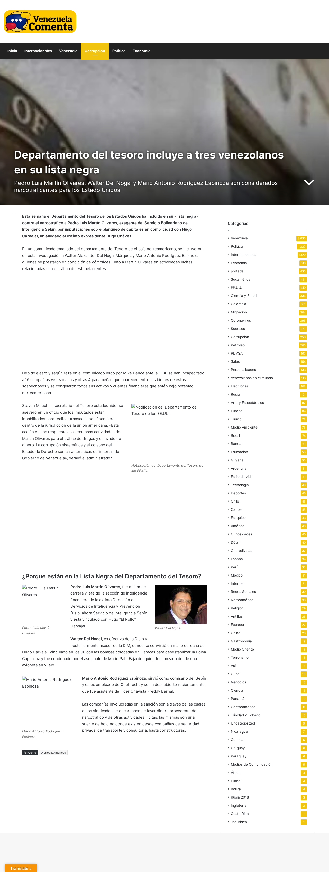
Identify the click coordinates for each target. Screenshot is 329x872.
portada (237, 271)
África (236, 773)
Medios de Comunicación (251, 764)
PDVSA (237, 353)
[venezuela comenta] (40, 21)
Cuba (235, 674)
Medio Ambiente (244, 427)
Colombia (238, 304)
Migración (239, 312)
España (237, 559)
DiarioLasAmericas (53, 752)
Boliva (236, 789)
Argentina (239, 468)
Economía (141, 51)
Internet (237, 583)
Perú (235, 567)
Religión (237, 608)
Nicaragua (239, 731)
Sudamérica (241, 279)
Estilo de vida (242, 477)
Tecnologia (240, 485)
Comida (237, 740)
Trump (236, 419)
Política (118, 51)
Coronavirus (241, 320)
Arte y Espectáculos (247, 403)
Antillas (237, 616)
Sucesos (238, 329)
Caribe (236, 509)
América (237, 526)
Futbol (236, 781)
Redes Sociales (243, 592)
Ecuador (237, 625)
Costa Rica (240, 814)
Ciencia (237, 690)
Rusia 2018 (240, 797)
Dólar (235, 542)
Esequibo (238, 518)
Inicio (12, 51)
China (235, 633)
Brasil (235, 435)
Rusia (235, 394)
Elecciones (240, 386)
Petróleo (238, 345)
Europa (236, 411)
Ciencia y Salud (244, 296)
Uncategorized (243, 723)
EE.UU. (236, 287)
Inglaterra (239, 805)
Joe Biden (239, 822)
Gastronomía (241, 641)
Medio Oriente (242, 649)
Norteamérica (242, 600)
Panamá (237, 699)
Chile (235, 501)
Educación (239, 452)
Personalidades (243, 370)
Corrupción (95, 51)
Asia (234, 666)
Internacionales (38, 51)
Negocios (238, 682)
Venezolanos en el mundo (252, 378)
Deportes (238, 493)
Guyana (237, 460)
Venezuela (68, 51)
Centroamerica (243, 707)
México (237, 575)
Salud (235, 361)
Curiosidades (241, 534)
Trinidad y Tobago (245, 715)
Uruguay (238, 748)
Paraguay (239, 756)
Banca (236, 444)
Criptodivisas (241, 551)
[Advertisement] (114, 321)
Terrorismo (240, 657)
